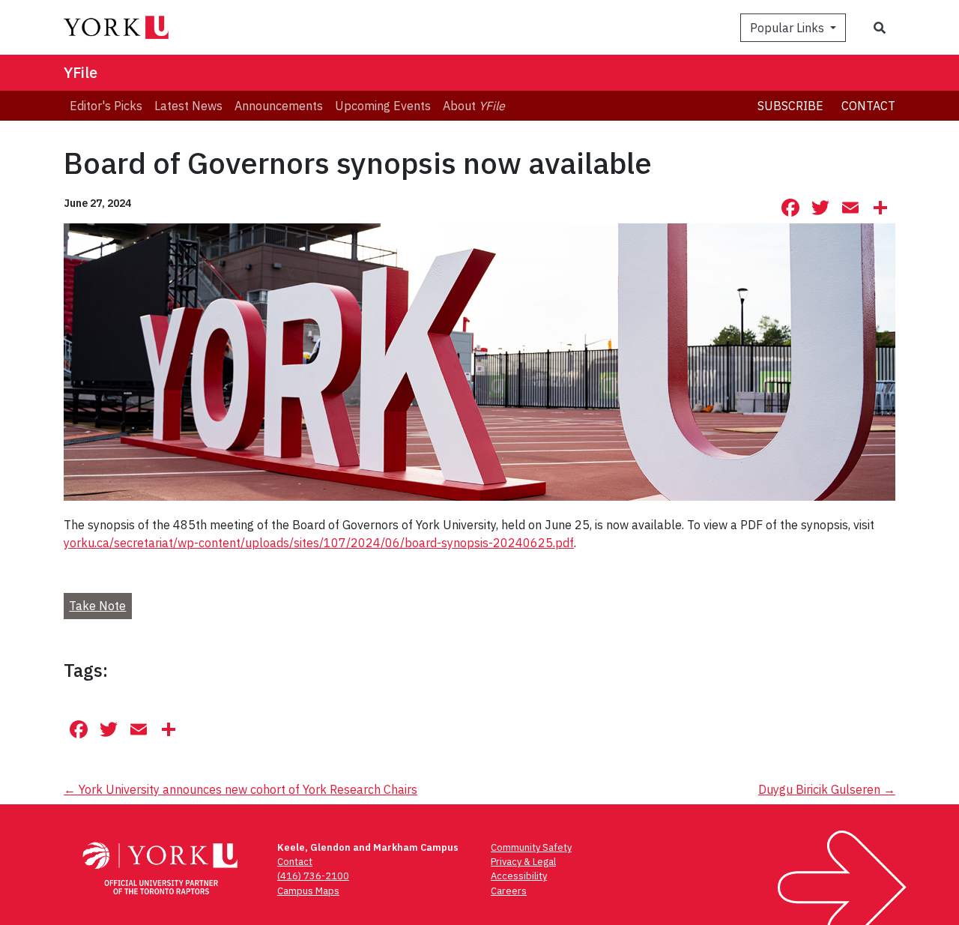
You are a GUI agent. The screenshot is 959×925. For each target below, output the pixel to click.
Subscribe (790, 105)
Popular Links (788, 27)
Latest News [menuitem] (188, 105)
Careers (509, 891)
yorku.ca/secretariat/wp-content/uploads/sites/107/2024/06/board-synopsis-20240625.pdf (319, 542)
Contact (868, 105)
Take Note (97, 605)
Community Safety (531, 847)
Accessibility (519, 876)
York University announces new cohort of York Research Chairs (240, 789)
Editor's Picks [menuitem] (106, 105)
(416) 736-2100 (313, 876)
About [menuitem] (474, 105)
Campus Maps (308, 891)
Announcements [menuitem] (279, 105)
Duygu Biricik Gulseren (826, 789)
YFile (80, 72)
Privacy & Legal (523, 861)
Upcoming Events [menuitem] (383, 105)
